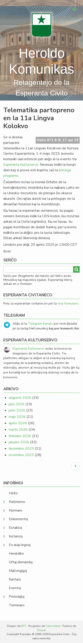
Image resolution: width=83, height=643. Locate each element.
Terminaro (17, 605)
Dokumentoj (18, 519)
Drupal (41, 630)
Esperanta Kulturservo (20, 164)
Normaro (15, 510)
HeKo (13, 493)
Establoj (15, 527)
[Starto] (41, 25)
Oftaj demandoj (21, 562)
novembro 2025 (21, 455)
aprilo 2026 (18, 423)
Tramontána (52, 626)
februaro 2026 (20, 436)
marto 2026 (18, 429)
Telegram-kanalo (40, 323)
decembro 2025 (21, 448)
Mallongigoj (18, 570)
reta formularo (68, 303)
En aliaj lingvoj (20, 544)
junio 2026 (17, 410)
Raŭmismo (17, 501)
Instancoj (16, 536)
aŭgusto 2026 (20, 397)
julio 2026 (17, 404)
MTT (23, 626)
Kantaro (15, 579)
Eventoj (15, 588)
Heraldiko (16, 553)
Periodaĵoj (16, 596)
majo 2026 (17, 416)
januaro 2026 (19, 442)
